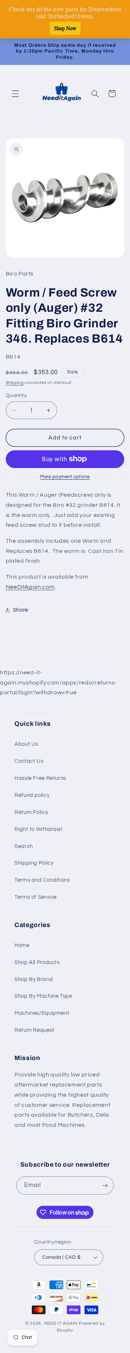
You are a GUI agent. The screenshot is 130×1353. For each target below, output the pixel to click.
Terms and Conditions (42, 880)
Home (22, 945)
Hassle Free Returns (40, 778)
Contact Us (28, 761)
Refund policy (31, 795)
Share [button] (20, 610)
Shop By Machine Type (43, 996)
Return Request (34, 1030)
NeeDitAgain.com (30, 587)
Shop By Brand (33, 979)
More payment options (65, 477)
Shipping (15, 383)
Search (23, 846)
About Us (26, 744)
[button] (15, 93)
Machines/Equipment (41, 1013)
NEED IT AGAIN (61, 1323)
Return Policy (31, 812)
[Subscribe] (105, 1185)
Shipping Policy (33, 863)
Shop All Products (37, 962)
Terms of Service (35, 897)
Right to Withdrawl (38, 829)
